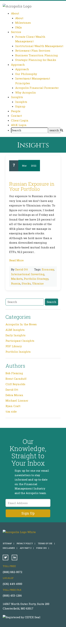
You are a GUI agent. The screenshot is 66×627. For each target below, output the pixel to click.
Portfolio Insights (18, 351)
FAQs (18, 27)
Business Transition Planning (36, 55)
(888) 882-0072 (12, 572)
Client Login (19, 120)
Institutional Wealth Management (39, 46)
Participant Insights (20, 340)
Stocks (26, 283)
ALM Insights (15, 330)
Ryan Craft (13, 406)
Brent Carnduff (16, 378)
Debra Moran (14, 395)
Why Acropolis (25, 92)
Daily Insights (15, 335)
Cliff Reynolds (15, 384)
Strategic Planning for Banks (35, 60)
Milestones (23, 22)
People (15, 111)
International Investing (27, 274)
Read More (16, 260)
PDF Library (14, 346)
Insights (21, 102)
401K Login (19, 125)
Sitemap (8, 543)
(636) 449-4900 (12, 584)
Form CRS (42, 548)
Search (51, 302)
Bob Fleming (14, 373)
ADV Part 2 (27, 548)
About (19, 18)
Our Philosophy (26, 74)
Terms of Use (46, 543)
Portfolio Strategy (36, 278)
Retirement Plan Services (32, 50)
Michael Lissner (17, 400)
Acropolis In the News (21, 324)
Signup (20, 106)
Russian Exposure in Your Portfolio (31, 186)
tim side (11, 411)
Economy (48, 269)
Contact (16, 115)
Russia (15, 283)
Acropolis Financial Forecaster (37, 88)
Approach (22, 69)
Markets (17, 278)
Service (16, 32)
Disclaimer (10, 548)
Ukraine (38, 283)
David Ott (21, 269)
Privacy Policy (26, 543)
